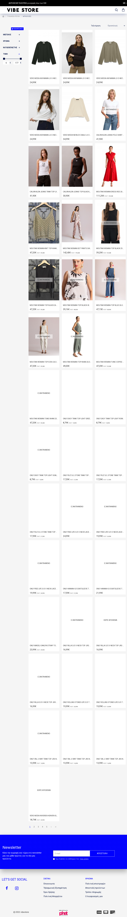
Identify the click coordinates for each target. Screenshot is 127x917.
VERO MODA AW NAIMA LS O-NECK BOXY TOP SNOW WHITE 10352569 (44, 135)
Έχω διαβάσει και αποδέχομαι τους (72, 859)
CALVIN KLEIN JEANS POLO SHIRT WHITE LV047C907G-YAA (110, 135)
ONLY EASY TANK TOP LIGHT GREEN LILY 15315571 (77, 419)
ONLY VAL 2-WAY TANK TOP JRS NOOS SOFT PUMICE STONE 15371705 (77, 759)
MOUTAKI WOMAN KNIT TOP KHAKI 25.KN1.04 (44, 248)
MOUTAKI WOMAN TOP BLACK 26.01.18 (44, 305)
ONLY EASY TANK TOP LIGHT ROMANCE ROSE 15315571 (110, 419)
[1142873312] (16, 888)
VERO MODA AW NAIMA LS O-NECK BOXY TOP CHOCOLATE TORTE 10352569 (77, 78)
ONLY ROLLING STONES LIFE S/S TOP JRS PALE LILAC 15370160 (110, 702)
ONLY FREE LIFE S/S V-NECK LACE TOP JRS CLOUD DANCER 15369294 (77, 532)
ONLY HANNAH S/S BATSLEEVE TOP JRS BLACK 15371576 (77, 589)
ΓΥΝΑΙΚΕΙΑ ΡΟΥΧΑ (13, 16)
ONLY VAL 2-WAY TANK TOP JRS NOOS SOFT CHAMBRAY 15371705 (44, 759)
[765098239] (105, 912)
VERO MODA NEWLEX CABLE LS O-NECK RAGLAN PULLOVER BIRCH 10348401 (77, 135)
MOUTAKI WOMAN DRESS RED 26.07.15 (110, 192)
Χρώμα (6, 41)
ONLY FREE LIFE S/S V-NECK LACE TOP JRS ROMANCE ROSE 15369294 (44, 589)
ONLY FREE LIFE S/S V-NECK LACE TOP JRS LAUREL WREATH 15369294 (110, 532)
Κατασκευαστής (10, 48)
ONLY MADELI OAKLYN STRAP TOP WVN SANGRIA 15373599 (44, 646)
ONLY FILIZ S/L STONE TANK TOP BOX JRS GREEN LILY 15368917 (44, 532)
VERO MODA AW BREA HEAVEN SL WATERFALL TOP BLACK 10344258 (44, 816)
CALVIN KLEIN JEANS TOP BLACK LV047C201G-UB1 (77, 192)
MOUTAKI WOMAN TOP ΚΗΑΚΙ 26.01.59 (77, 362)
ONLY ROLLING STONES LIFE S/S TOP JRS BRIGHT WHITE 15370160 (77, 702)
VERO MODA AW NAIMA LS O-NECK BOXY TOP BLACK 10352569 (44, 78)
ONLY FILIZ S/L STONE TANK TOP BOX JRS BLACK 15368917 (77, 475)
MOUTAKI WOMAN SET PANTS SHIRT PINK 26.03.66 (77, 248)
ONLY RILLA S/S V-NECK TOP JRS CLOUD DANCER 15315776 (44, 702)
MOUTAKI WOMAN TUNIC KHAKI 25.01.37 (44, 419)
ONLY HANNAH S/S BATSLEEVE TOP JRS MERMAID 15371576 (110, 589)
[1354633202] (99, 912)
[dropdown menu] (116, 10)
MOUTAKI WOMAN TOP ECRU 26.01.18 (44, 362)
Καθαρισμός (18, 29)
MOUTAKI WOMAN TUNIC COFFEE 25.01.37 (110, 362)
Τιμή (5, 54)
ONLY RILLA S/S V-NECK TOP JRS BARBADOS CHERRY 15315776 (77, 646)
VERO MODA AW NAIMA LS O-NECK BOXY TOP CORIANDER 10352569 (110, 78)
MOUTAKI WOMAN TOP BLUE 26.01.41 (110, 305)
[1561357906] (112, 912)
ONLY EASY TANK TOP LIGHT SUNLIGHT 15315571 (44, 475)
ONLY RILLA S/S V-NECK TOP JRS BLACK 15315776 (110, 646)
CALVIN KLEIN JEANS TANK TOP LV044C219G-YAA (44, 192)
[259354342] (7, 888)
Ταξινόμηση (95, 26)
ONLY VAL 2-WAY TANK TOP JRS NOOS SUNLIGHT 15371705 (110, 759)
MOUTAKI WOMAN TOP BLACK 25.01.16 (110, 248)
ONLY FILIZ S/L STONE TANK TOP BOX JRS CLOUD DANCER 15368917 (110, 475)
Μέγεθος (7, 35)
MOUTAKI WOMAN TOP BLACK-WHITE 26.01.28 (77, 305)
